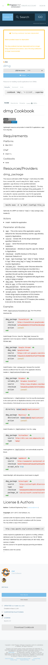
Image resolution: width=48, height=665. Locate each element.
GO (40, 16)
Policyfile (7, 87)
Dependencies (14, 103)
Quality (31, 103)
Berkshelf (15, 87)
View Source (24, 594)
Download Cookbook (24, 627)
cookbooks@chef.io (33, 507)
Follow (25, 75)
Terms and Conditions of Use (23, 658)
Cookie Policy (13, 660)
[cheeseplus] (5, 581)
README (6, 103)
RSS (6, 62)
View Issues (24, 599)
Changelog (22, 103)
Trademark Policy (24, 660)
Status (33, 660)
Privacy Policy (37, 658)
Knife (21, 87)
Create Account (28, 6)
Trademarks (11, 652)
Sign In (42, 6)
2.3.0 (22, 70)
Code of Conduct (9, 658)
